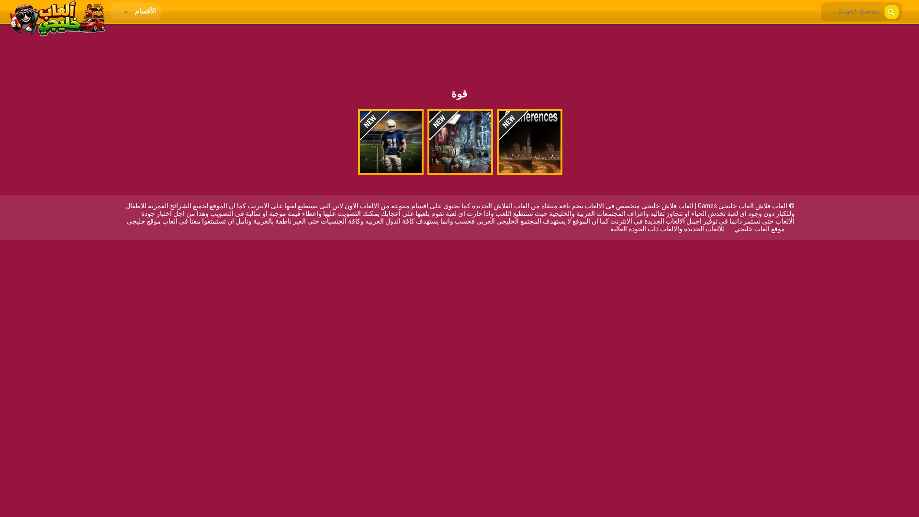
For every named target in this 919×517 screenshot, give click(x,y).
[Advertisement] (459, 50)
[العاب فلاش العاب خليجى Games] (57, 34)
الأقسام (145, 11)
